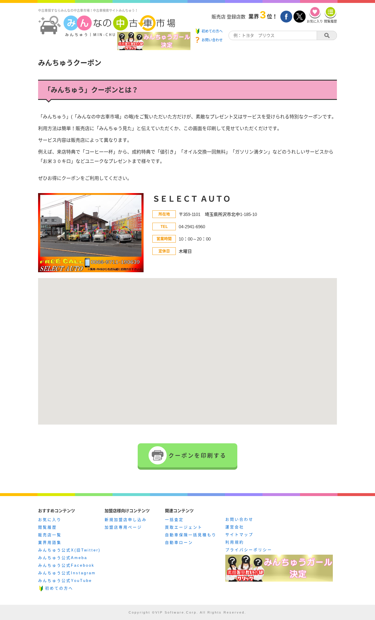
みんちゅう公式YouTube (65, 580)
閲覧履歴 (47, 527)
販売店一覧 (50, 535)
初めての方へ (59, 588)
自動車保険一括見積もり (191, 535)
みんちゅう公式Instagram (67, 573)
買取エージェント (183, 527)
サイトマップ (239, 534)
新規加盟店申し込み (126, 519)
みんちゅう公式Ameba (62, 558)
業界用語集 (50, 542)
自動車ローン (179, 542)
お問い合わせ (239, 519)
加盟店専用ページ (123, 527)
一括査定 (174, 519)
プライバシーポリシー (248, 550)
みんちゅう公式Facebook (66, 565)
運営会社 (234, 527)
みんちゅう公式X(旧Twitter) (69, 550)
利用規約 (234, 542)
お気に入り (50, 519)
